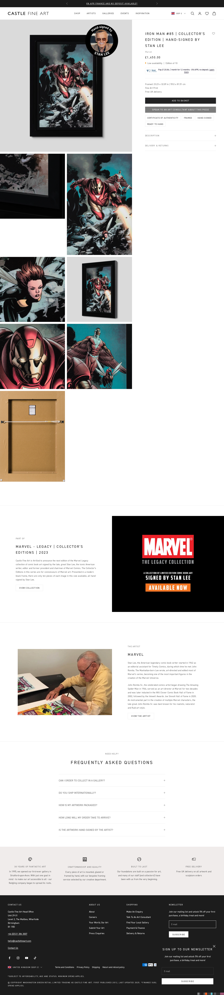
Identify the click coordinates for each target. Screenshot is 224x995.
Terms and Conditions (64, 967)
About (91, 911)
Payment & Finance (135, 927)
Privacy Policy (83, 967)
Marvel (148, 51)
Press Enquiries (96, 933)
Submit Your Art (96, 927)
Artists (91, 13)
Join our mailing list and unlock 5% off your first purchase (112, 3)
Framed (188, 118)
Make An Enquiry (134, 911)
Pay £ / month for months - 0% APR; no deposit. (186, 70)
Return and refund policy (113, 967)
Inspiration (143, 13)
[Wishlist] (213, 33)
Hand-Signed (205, 118)
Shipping (96, 967)
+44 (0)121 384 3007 (17, 933)
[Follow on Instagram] (18, 958)
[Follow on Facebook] (9, 958)
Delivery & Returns (135, 933)
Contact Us (13, 947)
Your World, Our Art (98, 922)
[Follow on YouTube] (26, 958)
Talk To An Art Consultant (138, 917)
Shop (77, 13)
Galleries (108, 13)
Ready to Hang (155, 124)
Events (125, 13)
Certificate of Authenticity (162, 118)
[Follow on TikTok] (35, 958)
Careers (93, 917)
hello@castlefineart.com (19, 940)
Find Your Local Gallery (137, 922)
